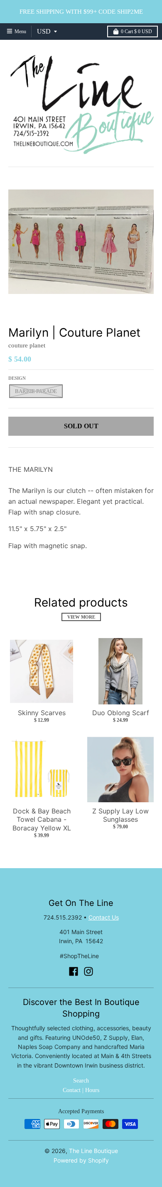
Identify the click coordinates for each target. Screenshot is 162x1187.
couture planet (26, 345)
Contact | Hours (81, 1090)
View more (81, 616)
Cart (136, 31)
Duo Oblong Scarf (120, 713)
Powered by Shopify (81, 1160)
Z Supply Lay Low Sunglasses (120, 815)
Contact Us (103, 917)
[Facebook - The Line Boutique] (74, 971)
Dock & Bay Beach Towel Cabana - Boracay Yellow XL (41, 820)
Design (17, 378)
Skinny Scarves (42, 713)
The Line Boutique (93, 1150)
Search (81, 1081)
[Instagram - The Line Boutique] (88, 971)
